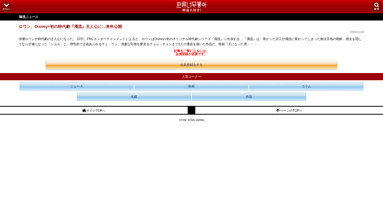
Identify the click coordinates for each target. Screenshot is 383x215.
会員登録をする (191, 64)
